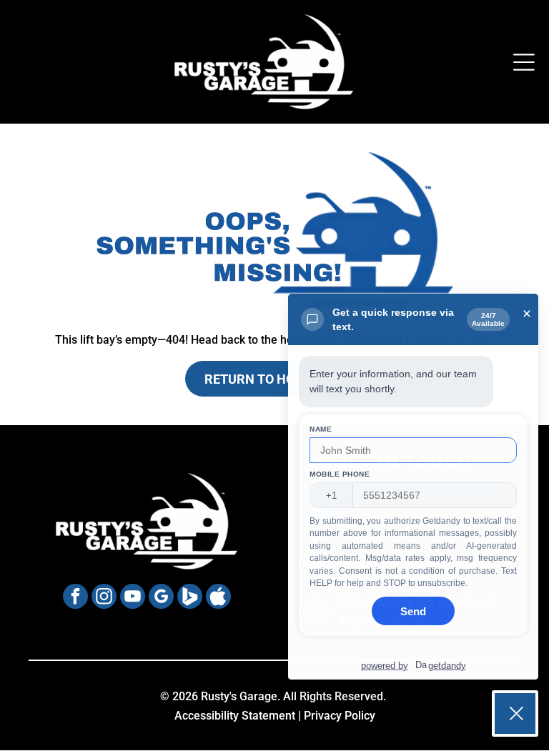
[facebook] (75, 598)
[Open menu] (524, 62)
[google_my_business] (161, 598)
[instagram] (104, 598)
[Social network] (189, 598)
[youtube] (132, 598)
